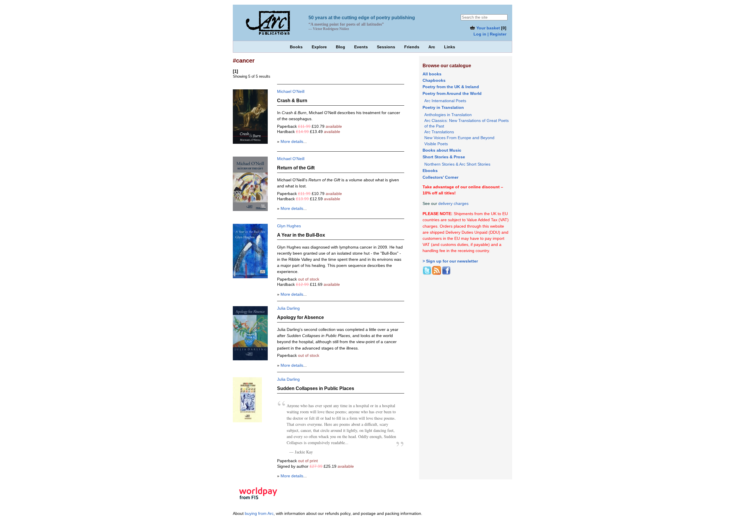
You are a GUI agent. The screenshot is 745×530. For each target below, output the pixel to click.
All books (432, 74)
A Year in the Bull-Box (301, 234)
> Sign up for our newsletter (450, 261)
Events (361, 47)
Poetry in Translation (443, 107)
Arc (431, 47)
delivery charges (453, 203)
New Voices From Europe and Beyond (459, 137)
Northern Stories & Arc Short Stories (457, 164)
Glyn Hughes (289, 226)
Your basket (487, 28)
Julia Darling (288, 308)
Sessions (386, 47)
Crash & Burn (292, 100)
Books (296, 47)
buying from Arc (259, 513)
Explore (319, 47)
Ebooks (430, 170)
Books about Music (442, 150)
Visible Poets (436, 143)
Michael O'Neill (290, 91)
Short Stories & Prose (444, 157)
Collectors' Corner (440, 177)
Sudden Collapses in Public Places (315, 388)
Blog (340, 47)
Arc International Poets (445, 100)
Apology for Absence (300, 317)
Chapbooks (434, 80)
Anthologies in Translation (448, 114)
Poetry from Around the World (452, 93)
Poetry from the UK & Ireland (451, 86)
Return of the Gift (296, 167)
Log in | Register (489, 34)
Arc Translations (439, 132)
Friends (411, 47)
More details (292, 141)
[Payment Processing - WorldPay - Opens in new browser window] (258, 503)
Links (449, 47)
